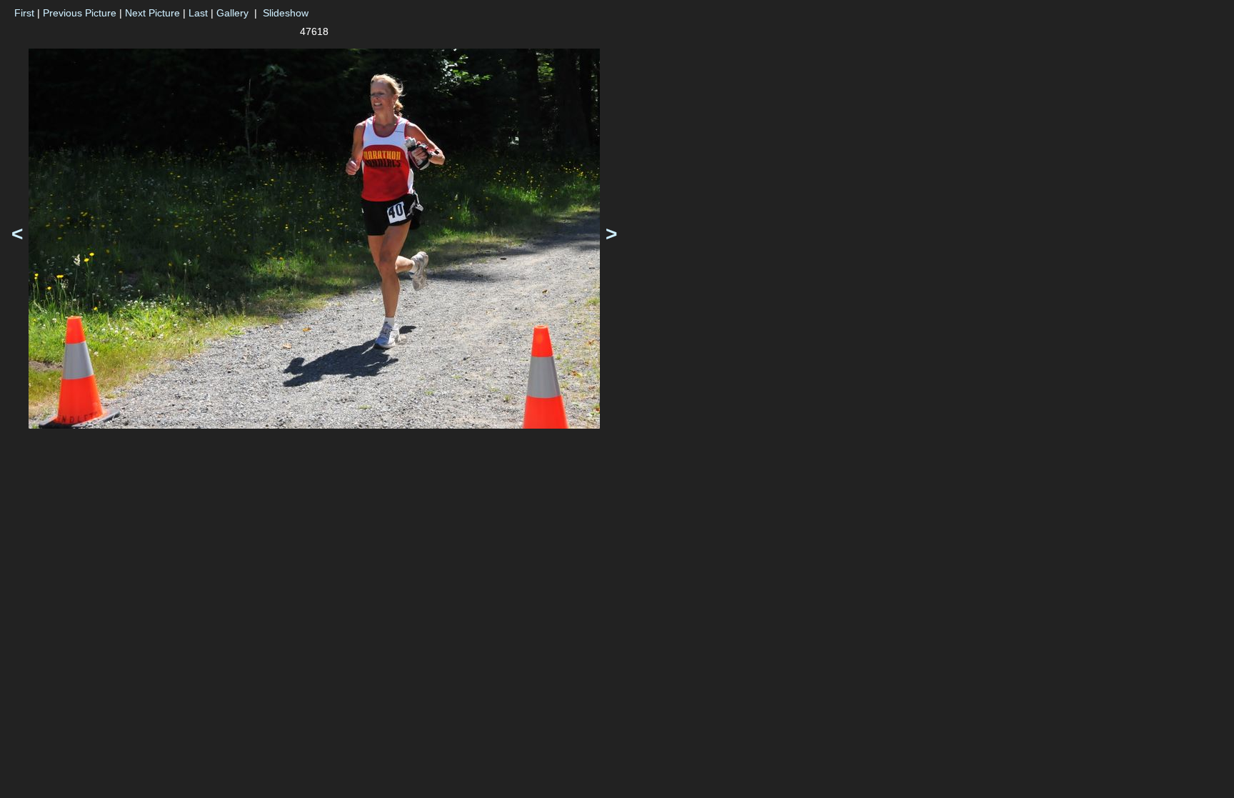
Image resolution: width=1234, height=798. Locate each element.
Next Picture (152, 13)
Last (198, 13)
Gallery (232, 13)
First (24, 13)
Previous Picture (79, 13)
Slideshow (285, 13)
